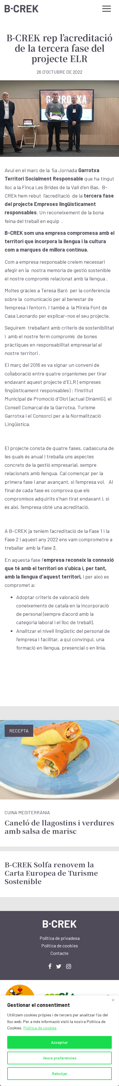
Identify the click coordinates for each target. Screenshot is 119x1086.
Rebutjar (59, 1073)
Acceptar (59, 1042)
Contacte (59, 953)
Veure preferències (60, 1057)
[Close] (112, 1000)
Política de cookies (40, 1027)
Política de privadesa (60, 938)
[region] (59, 1040)
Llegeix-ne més (59, 783)
